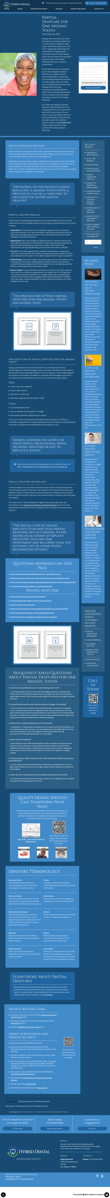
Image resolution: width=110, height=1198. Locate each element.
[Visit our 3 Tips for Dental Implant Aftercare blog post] (93, 365)
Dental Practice (93, 659)
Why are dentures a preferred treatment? (28, 597)
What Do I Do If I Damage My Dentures (93, 218)
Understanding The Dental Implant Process (96, 533)
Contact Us (92, 1128)
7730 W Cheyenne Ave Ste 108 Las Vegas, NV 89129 (63, 3)
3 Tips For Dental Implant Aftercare (92, 372)
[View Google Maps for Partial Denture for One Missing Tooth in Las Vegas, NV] (31, 837)
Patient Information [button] (39, 9)
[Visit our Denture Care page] (61, 858)
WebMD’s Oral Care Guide (28, 1027)
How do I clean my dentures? (23, 605)
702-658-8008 (46, 995)
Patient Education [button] (78, 9)
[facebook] (97, 1176)
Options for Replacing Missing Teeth (92, 185)
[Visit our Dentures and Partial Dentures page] (24, 858)
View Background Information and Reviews (31, 1079)
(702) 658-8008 (64, 122)
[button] (3, 1194)
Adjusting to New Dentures (92, 153)
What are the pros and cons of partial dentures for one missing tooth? (40, 578)
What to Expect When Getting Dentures (93, 226)
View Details (31, 1084)
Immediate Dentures (91, 645)
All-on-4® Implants (91, 159)
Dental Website (10, 1179)
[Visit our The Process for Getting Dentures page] (42, 858)
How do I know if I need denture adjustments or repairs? (34, 617)
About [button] (20, 9)
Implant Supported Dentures (91, 176)
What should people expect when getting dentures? (32, 613)
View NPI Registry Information (23, 1074)
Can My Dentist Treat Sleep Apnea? (92, 450)
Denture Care (92, 164)
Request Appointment (55, 1128)
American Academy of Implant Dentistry (41, 505)
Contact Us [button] (99, 9)
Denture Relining (93, 640)
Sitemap (18, 1177)
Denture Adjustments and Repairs (92, 633)
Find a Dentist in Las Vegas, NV (93, 235)
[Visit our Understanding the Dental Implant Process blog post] (93, 526)
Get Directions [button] (17, 1128)
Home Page (15, 1023)
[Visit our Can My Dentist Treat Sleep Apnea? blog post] (93, 443)
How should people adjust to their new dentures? (31, 601)
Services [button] (59, 9)
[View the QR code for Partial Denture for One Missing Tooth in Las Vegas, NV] (59, 833)
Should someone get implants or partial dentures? (31, 586)
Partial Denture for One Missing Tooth (34, 1101)
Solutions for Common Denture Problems (92, 200)
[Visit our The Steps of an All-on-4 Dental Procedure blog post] (93, 279)
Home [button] (6, 9)
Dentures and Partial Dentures (93, 169)
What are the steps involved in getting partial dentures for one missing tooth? (43, 582)
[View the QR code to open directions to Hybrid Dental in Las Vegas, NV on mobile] (68, 1046)
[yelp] (102, 1176)
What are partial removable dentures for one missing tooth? (36, 574)
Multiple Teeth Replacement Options (92, 652)
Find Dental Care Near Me (92, 664)
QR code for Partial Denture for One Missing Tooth (26, 1106)
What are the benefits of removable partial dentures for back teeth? (39, 609)
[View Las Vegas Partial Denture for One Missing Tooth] (18, 95)
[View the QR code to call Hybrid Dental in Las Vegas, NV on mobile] (93, 702)
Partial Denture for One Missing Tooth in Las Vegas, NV (44, 467)
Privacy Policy (9, 1177)
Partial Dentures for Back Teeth (93, 192)
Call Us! (97, 3)
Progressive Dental (28, 1179)
